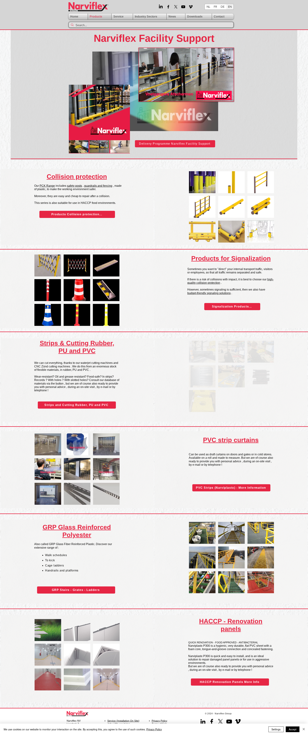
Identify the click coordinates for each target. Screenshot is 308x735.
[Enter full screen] (229, 96)
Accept (292, 729)
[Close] (304, 729)
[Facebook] (168, 6)
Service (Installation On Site (122, 720)
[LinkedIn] (160, 6)
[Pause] (143, 96)
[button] (48, 444)
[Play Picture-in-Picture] (222, 96)
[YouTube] (229, 721)
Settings (276, 729)
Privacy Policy (154, 729)
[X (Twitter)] (175, 6)
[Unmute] (149, 96)
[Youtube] (183, 6)
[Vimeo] (190, 6)
